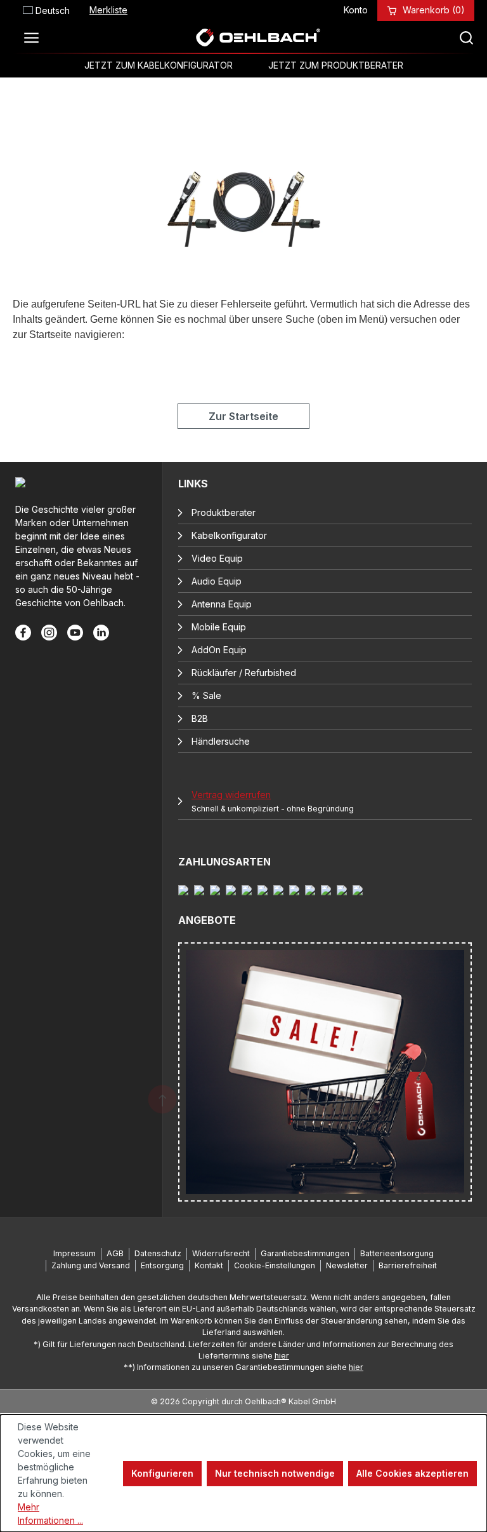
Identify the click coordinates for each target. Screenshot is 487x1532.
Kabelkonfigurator (229, 535)
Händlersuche (221, 741)
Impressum (74, 1253)
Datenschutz (157, 1253)
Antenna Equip (222, 604)
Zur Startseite (243, 416)
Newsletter (347, 1265)
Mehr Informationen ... (50, 1513)
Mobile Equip (219, 626)
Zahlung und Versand (90, 1265)
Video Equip (217, 558)
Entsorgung (162, 1265)
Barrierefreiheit (408, 1265)
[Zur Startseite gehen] (257, 37)
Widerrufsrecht (221, 1253)
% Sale (206, 695)
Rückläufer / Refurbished (244, 672)
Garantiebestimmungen (305, 1253)
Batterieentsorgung (397, 1253)
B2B (200, 718)
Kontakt (209, 1265)
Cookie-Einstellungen (274, 1265)
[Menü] (35, 37)
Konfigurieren (162, 1473)
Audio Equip (217, 581)
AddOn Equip (219, 649)
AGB (115, 1253)
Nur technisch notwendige (275, 1473)
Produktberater (224, 512)
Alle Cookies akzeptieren (412, 1473)
